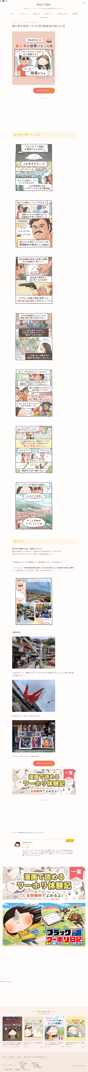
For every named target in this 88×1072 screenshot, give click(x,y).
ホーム (12, 13)
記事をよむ (48, 13)
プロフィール (24, 13)
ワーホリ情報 (35, 1064)
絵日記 (22, 1066)
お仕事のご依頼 (62, 13)
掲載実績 (75, 13)
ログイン (31, 832)
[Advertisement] (44, 113)
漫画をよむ (36, 13)
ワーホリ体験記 (23, 1063)
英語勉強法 (36, 1066)
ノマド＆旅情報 (37, 1067)
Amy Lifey (44, 4)
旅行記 (35, 22)
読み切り (23, 1065)
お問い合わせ (44, 17)
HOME (4, 1057)
